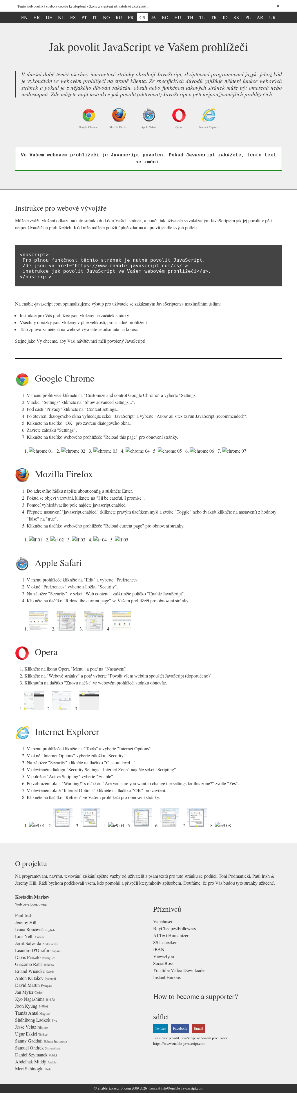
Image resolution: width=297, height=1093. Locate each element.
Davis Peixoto (28, 957)
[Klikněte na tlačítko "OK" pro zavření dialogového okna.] (171, 451)
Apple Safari (148, 127)
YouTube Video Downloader (179, 970)
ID (225, 17)
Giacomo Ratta (29, 964)
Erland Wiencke (30, 971)
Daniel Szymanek (31, 1055)
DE (49, 17)
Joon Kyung (26, 1006)
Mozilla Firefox (118, 127)
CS (142, 17)
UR (272, 17)
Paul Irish (23, 915)
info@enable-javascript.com (182, 1088)
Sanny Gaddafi (29, 1041)
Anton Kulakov (29, 978)
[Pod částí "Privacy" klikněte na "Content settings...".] (106, 451)
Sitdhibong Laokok (32, 1020)
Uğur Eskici (26, 1034)
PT (84, 17)
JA (153, 17)
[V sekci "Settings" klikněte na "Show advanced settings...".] (74, 451)
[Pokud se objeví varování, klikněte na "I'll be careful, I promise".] (58, 539)
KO (165, 17)
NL (61, 17)
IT (95, 17)
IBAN (158, 949)
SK (236, 17)
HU (177, 17)
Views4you (163, 956)
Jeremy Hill (25, 922)
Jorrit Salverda (28, 943)
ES (73, 17)
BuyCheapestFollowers (174, 928)
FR (131, 17)
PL (248, 17)
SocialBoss (163, 963)
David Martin (27, 985)
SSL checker (165, 942)
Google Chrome (88, 127)
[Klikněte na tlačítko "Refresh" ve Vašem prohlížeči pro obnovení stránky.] (224, 825)
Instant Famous (167, 977)
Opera (178, 127)
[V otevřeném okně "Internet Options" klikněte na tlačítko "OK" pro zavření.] (198, 825)
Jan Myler (24, 992)
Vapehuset (162, 921)
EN (24, 17)
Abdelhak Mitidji (30, 1061)
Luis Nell (23, 936)
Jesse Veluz (25, 1027)
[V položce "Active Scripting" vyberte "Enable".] (143, 825)
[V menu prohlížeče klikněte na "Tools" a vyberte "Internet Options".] (38, 825)
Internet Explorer (209, 127)
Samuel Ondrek (29, 1048)
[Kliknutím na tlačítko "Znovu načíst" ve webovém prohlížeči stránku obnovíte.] (90, 708)
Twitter (160, 1028)
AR (260, 17)
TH (190, 17)
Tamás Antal (26, 1013)
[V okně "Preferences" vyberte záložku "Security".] (67, 629)
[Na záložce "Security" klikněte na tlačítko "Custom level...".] (91, 825)
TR (214, 17)
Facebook (180, 1028)
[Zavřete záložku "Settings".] (203, 451)
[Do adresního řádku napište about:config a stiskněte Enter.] (37, 539)
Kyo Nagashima (29, 999)
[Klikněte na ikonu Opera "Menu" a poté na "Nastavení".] (35, 708)
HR (36, 17)
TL (202, 17)
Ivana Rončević (29, 929)
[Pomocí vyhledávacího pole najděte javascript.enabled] (80, 539)
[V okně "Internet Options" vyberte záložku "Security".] (64, 825)
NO (106, 17)
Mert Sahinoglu (29, 1068)
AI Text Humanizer (171, 935)
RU (119, 17)
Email (198, 1028)
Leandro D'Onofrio (32, 950)
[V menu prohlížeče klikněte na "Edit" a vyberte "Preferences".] (40, 629)
